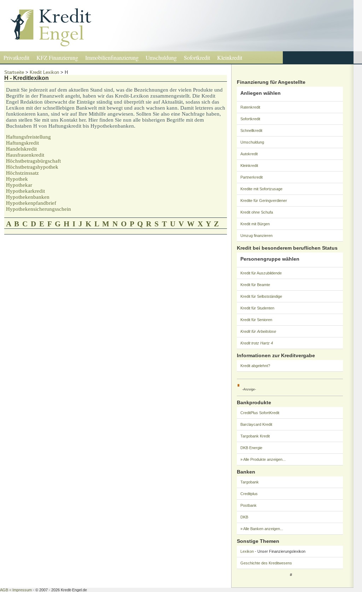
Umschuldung (161, 57)
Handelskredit (21, 149)
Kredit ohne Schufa (256, 212)
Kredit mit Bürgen (255, 224)
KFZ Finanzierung (57, 57)
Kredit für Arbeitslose (258, 331)
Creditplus (249, 494)
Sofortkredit (197, 57)
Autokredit (249, 154)
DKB (244, 517)
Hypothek (17, 179)
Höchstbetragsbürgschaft (33, 161)
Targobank (249, 482)
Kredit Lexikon (44, 72)
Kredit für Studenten (257, 308)
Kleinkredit (229, 57)
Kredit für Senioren (256, 320)
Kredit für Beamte (255, 285)
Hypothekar (19, 185)
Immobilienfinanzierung (112, 57)
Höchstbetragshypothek (32, 167)
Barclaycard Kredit (256, 424)
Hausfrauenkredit (25, 155)
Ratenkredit (250, 107)
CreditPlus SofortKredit (259, 413)
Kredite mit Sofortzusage (261, 189)
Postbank (248, 505)
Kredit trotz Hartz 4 (256, 343)
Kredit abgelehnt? (255, 366)
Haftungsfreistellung (28, 137)
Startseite (14, 72)
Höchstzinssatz (22, 173)
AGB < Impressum (16, 590)
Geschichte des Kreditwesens (266, 563)
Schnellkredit (251, 130)
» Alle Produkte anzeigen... (263, 459)
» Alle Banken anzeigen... (261, 529)
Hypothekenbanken (27, 197)
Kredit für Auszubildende (261, 273)
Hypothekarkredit (25, 191)
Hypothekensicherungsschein (38, 209)
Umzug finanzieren (256, 235)
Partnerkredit (251, 177)
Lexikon (247, 551)
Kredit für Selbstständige (261, 296)
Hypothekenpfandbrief (31, 203)
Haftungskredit (22, 143)
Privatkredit (16, 57)
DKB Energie (251, 448)
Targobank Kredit (255, 436)
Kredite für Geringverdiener (263, 200)
